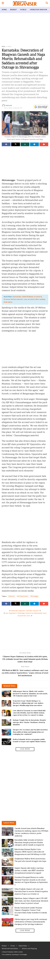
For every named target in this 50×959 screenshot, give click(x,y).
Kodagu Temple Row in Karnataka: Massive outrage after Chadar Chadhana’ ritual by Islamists (29, 722)
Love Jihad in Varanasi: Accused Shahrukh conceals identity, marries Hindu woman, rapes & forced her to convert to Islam (29, 713)
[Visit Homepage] (25, 3)
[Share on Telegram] (34, 144)
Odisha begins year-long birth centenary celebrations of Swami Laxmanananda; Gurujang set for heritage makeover (31, 922)
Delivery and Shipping (29, 949)
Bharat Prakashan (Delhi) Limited (13, 952)
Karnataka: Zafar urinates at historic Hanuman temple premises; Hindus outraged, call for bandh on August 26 (29, 842)
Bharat (13, 9)
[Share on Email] (43, 144)
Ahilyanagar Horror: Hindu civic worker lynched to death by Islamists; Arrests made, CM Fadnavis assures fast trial (30, 693)
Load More (25, 749)
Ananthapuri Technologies (19, 955)
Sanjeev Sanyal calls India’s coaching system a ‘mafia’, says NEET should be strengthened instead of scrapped (29, 870)
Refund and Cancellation (10, 949)
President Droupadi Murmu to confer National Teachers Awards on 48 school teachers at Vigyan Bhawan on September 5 (31, 881)
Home (4, 9)
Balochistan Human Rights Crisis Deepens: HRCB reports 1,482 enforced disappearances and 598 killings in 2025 (30, 852)
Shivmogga (34, 596)
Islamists (12, 596)
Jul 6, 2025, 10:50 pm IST (13, 108)
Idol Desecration (22, 596)
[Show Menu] (3, 3)
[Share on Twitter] (15, 144)
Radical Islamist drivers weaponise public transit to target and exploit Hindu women (29, 740)
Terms (12, 946)
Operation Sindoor (38, 9)
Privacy (4, 946)
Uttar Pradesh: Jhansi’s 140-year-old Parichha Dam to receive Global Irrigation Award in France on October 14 (31, 891)
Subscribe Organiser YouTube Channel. (25, 611)
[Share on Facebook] (6, 144)
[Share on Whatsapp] (25, 144)
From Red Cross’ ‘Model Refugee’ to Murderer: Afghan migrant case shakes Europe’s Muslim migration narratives (28, 703)
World (23, 9)
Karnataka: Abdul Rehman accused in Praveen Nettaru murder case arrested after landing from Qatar (24, 300)
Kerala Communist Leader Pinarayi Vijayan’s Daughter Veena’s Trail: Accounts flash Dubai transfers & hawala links (31, 912)
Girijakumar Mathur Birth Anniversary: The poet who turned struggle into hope (30, 860)
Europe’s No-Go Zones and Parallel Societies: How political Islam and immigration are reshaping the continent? (30, 732)
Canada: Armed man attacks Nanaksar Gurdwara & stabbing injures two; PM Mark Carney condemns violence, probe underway (31, 832)
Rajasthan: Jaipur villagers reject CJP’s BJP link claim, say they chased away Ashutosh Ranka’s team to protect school (31, 901)
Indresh (9, 105)
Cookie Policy (23, 946)
